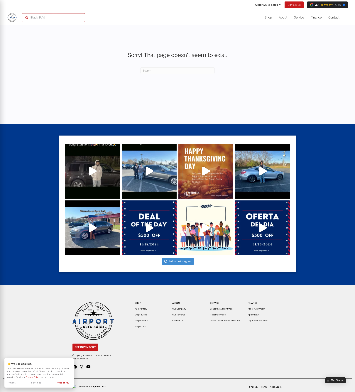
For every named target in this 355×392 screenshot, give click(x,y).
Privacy (253, 387)
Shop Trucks (141, 314)
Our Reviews (178, 314)
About (283, 17)
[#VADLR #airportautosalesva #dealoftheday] (149, 227)
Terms (264, 387)
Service (299, 17)
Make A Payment (256, 308)
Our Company (179, 308)
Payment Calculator (257, 320)
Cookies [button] (274, 387)
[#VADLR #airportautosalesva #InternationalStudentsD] (205, 227)
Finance (316, 17)
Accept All (63, 382)
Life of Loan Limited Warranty (225, 320)
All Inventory (141, 308)
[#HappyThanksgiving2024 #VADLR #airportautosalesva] (205, 171)
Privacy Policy (33, 377)
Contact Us (294, 4)
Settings (36, 382)
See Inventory (85, 347)
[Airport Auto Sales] (12, 17)
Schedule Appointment (221, 308)
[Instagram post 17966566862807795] (92, 227)
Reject (12, 382)
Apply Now (253, 314)
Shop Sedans (141, 320)
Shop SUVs (140, 326)
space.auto (99, 386)
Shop (268, 17)
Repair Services (218, 314)
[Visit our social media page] (74, 367)
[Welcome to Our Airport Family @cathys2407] (149, 171)
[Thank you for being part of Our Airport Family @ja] (92, 171)
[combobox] (50, 17)
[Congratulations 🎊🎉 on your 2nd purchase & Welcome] (262, 171)
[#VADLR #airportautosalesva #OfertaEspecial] (262, 227)
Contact (333, 17)
